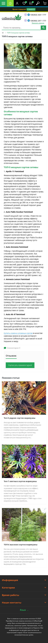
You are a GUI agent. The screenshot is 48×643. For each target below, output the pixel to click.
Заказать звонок (38, 23)
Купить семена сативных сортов (18, 333)
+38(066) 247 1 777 (38, 20)
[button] (17, 3)
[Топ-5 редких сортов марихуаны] (24, 398)
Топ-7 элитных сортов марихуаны (20, 481)
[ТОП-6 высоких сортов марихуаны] (24, 524)
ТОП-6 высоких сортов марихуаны (20, 544)
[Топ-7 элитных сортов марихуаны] (24, 461)
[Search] (43, 28)
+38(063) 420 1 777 (38, 15)
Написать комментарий (20, 365)
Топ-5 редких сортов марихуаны (19, 418)
